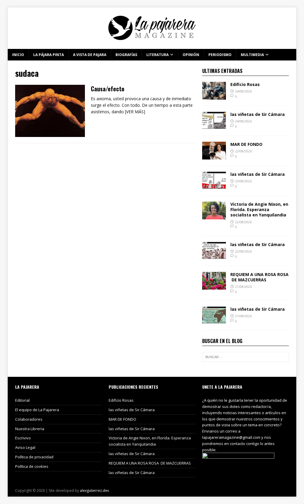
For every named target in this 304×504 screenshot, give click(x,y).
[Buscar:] (245, 357)
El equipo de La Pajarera (37, 409)
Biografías (126, 54)
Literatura (157, 54)
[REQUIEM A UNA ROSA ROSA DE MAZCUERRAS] (214, 286)
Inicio (18, 54)
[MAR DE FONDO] (214, 156)
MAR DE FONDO (246, 144)
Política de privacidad (34, 457)
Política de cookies (31, 466)
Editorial (22, 400)
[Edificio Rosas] (214, 96)
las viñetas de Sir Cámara (257, 114)
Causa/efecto (107, 88)
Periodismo (220, 54)
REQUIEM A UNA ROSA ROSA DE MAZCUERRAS (259, 277)
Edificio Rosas (245, 84)
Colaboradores (28, 419)
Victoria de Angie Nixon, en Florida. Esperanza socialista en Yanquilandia (259, 209)
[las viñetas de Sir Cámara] (214, 126)
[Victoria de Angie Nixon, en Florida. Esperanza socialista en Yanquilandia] (214, 216)
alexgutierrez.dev (94, 490)
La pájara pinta (48, 54)
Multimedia (252, 54)
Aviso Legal (25, 447)
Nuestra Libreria (29, 428)
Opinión (191, 54)
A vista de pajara (89, 54)
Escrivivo (23, 438)
